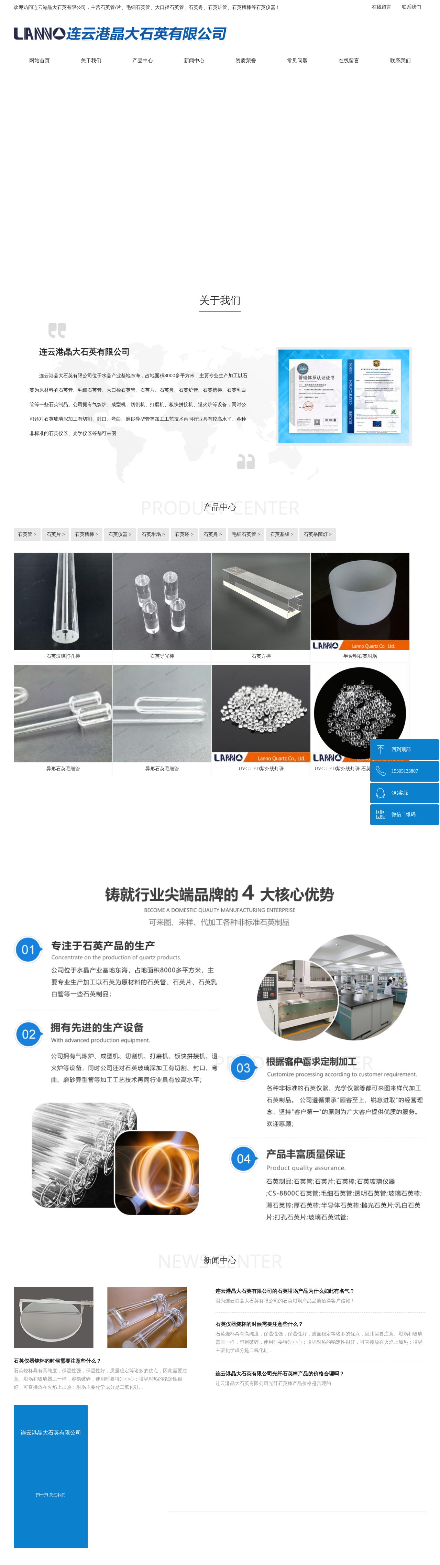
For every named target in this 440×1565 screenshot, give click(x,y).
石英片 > (55, 534)
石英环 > (184, 534)
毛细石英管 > (246, 534)
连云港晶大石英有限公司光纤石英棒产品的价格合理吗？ (280, 1373)
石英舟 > (213, 534)
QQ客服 (400, 792)
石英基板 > (282, 534)
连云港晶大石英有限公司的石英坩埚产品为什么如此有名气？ (285, 1291)
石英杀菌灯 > (318, 534)
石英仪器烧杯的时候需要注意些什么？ (259, 1324)
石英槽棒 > (86, 534)
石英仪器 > (120, 534)
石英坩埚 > (153, 534)
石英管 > (27, 534)
